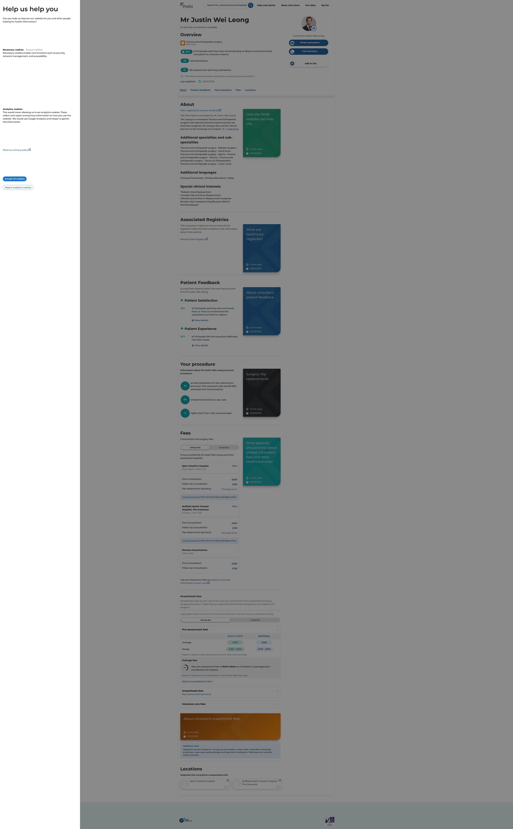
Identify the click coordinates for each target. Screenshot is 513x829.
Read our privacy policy (15, 150)
